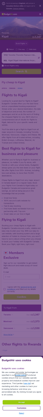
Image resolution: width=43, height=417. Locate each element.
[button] (21, 413)
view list (27, 383)
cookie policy (20, 375)
